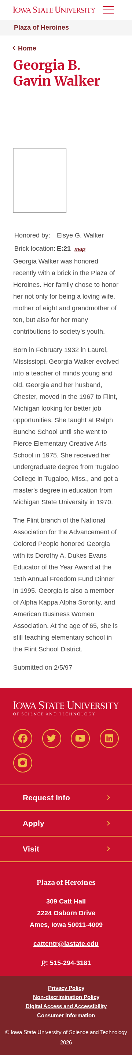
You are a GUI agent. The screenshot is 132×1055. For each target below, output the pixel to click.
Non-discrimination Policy (66, 997)
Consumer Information (66, 1015)
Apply (33, 823)
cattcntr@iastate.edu (66, 943)
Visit (31, 849)
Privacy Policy (66, 988)
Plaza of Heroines (41, 27)
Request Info (46, 797)
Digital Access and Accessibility (66, 1006)
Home (27, 48)
